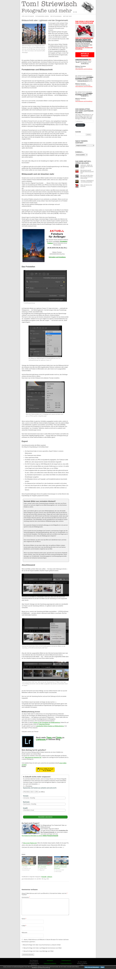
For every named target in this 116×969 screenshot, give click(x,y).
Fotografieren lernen (42, 16)
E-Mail (24, 926)
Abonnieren (80, 125)
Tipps (49, 737)
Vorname (25, 796)
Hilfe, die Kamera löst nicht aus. (86, 185)
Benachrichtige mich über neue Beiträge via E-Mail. (39, 951)
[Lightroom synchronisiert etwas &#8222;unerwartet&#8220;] (45, 860)
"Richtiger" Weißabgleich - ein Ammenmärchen (87, 181)
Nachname (26, 802)
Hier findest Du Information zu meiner (40, 835)
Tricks (59, 737)
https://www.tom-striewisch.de (33, 757)
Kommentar (26, 897)
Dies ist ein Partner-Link (30, 843)
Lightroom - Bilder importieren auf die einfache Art (86, 166)
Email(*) (25, 808)
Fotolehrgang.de (66, 960)
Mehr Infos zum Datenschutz (92, 967)
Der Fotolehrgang (56, 16)
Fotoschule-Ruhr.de (44, 724)
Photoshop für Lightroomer (28, 865)
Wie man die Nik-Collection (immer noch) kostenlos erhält (86, 177)
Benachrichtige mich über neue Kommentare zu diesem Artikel (42, 945)
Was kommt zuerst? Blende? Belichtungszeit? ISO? (87, 171)
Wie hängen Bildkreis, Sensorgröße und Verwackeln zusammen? (60, 867)
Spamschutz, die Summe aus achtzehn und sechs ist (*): (40, 788)
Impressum (50, 960)
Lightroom (41, 739)
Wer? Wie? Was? (67, 16)
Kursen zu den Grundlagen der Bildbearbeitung (47, 722)
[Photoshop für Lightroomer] (29, 860)
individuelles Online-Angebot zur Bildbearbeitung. (50, 726)
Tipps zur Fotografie (28, 16)
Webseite (24, 932)
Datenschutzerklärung (50, 963)
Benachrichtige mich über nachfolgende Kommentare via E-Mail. (43, 948)
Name (24, 919)
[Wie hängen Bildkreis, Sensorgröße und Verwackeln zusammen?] (61, 860)
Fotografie (43, 876)
